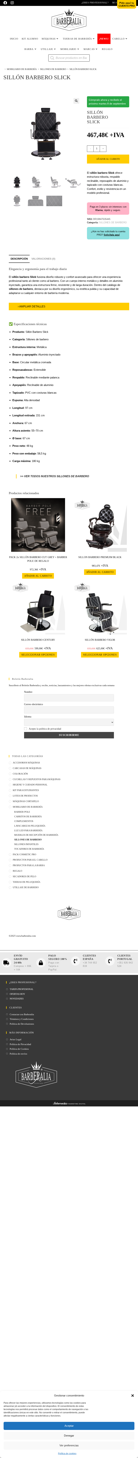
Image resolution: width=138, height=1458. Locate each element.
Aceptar (69, 1425)
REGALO (17, 871)
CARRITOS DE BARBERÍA (28, 816)
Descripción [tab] (19, 258)
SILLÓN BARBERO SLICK (83, 69)
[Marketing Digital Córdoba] (69, 1104)
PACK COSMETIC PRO (24, 854)
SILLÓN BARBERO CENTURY (38, 640)
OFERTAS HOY (17, 994)
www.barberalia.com (26, 935)
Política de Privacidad (20, 1044)
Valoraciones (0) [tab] (43, 258)
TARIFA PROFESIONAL (21, 989)
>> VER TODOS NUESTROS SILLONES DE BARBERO (54, 476)
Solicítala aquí (112, 234)
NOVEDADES (17, 998)
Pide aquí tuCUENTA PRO (127, 4)
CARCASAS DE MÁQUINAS (27, 768)
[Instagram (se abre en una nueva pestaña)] (12, 3)
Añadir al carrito (108, 159)
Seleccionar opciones (38, 654)
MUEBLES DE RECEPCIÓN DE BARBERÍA (36, 835)
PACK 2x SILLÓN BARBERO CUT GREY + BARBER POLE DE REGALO (38, 559)
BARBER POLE (22, 811)
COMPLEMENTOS (23, 821)
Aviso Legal (15, 1039)
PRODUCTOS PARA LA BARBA (29, 865)
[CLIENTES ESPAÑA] (75, 961)
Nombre (28, 692)
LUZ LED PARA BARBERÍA (28, 830)
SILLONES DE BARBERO (28, 839)
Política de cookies (67, 1453)
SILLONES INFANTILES (26, 844)
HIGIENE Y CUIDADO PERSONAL (30, 784)
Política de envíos (18, 1053)
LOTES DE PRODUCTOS (25, 795)
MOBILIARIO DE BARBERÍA (28, 806)
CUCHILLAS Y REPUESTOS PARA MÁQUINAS (36, 779)
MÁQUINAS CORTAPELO (26, 801)
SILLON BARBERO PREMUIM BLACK (99, 557)
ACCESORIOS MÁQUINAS (26, 762)
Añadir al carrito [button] (38, 576)
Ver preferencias (69, 1445)
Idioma (27, 716)
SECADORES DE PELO (24, 876)
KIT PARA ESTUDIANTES (26, 790)
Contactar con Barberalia (22, 1014)
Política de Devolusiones (22, 1024)
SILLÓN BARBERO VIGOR (100, 640)
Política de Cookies (19, 1049)
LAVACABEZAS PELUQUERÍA (29, 825)
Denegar (69, 1435)
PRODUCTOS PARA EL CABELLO (30, 859)
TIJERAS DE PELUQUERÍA (26, 882)
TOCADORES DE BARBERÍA (29, 849)
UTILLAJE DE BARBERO (26, 887)
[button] (132, 1395)
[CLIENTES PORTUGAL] (110, 961)
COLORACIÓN (20, 773)
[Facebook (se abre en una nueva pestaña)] (6, 3)
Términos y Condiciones (22, 1019)
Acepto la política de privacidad (45, 728)
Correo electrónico (33, 704)
